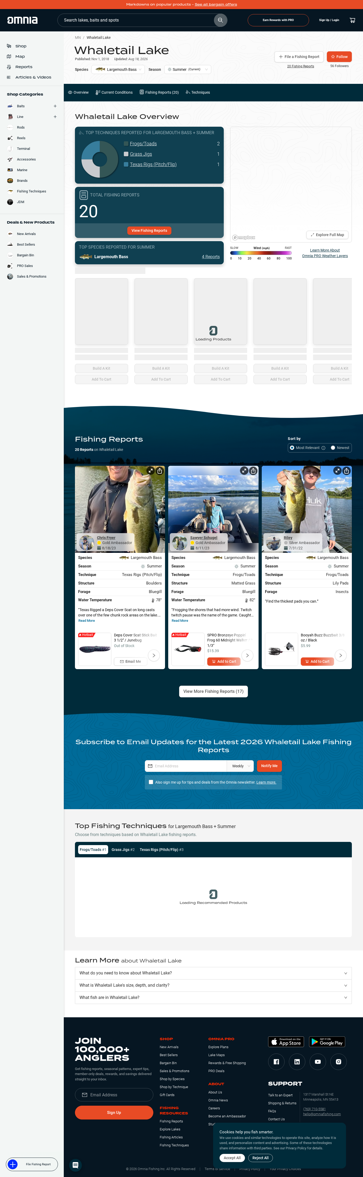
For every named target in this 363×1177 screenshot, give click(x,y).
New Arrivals (169, 1047)
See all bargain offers (216, 4)
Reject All (260, 1158)
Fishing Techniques (174, 1145)
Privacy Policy (249, 1169)
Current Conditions (117, 92)
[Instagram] (338, 1061)
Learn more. (266, 782)
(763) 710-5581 (314, 1109)
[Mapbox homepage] (243, 237)
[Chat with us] (75, 1165)
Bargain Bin (168, 1063)
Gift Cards (167, 1095)
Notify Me (269, 766)
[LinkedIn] (297, 1061)
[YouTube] (318, 1061)
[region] (291, 184)
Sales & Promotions (174, 1071)
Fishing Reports (171, 1121)
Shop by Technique (174, 1087)
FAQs (272, 1111)
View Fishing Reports (149, 230)
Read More (86, 621)
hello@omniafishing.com (322, 1114)
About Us (215, 1092)
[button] (213, 973)
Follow (342, 57)
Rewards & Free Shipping (227, 1063)
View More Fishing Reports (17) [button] (213, 691)
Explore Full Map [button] (330, 235)
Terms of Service (217, 1169)
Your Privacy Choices (285, 1169)
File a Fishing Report (302, 57)
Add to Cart (226, 661)
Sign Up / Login (329, 20)
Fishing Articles (171, 1137)
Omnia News (218, 1100)
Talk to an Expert (280, 1095)
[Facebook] (276, 1061)
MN (78, 37)
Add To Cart (101, 379)
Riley (288, 538)
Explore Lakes (170, 1129)
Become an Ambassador (227, 1116)
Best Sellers (169, 1055)
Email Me (133, 661)
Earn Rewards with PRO (278, 20)
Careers (214, 1108)
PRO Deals (216, 1071)
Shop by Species (172, 1079)
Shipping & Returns (282, 1103)
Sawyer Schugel (203, 538)
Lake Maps (216, 1055)
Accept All (232, 1158)
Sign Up (114, 1112)
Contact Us (276, 1119)
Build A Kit (101, 368)
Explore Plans (218, 1047)
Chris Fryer (106, 538)
